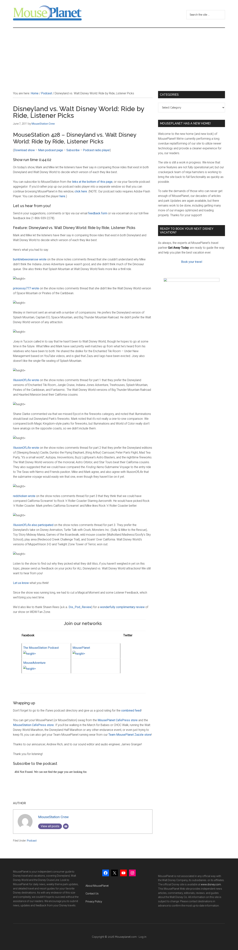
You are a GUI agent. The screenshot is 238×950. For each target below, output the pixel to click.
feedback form (97, 213)
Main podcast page (50, 150)
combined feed (131, 710)
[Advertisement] (119, 56)
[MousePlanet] (79, 653)
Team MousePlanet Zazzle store (129, 734)
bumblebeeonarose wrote (29, 259)
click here (81, 191)
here (62, 196)
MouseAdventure (34, 663)
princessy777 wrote (26, 288)
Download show (24, 150)
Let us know (21, 583)
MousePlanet (81, 647)
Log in (142, 936)
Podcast (32, 840)
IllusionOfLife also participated (33, 525)
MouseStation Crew (53, 817)
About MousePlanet (97, 885)
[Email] (66, 826)
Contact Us (92, 893)
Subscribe (73, 150)
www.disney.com (211, 884)
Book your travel (191, 262)
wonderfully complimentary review (122, 607)
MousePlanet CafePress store (118, 720)
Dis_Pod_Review (80, 607)
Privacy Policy (94, 901)
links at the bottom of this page (92, 181)
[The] (29, 653)
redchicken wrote (24, 496)
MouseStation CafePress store (33, 725)
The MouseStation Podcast (41, 647)
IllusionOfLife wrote (26, 380)
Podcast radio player (96, 150)
